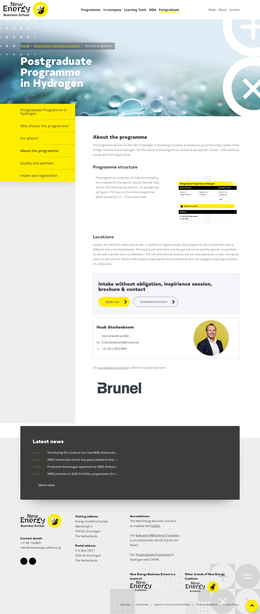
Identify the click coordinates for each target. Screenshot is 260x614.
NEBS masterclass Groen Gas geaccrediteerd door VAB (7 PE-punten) (82, 460)
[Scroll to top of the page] (252, 606)
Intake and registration (38, 175)
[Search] (250, 9)
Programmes (91, 10)
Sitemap (125, 604)
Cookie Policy (231, 604)
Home (25, 46)
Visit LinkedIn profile (115, 336)
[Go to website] (201, 591)
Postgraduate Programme (153, 555)
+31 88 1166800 (30, 543)
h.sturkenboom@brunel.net (120, 342)
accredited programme (113, 368)
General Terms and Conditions (172, 604)
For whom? (29, 138)
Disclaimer (142, 604)
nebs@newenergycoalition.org (40, 547)
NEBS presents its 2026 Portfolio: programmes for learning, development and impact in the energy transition (82, 474)
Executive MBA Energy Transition (157, 535)
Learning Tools (135, 10)
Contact (234, 10)
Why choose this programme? (44, 126)
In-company (112, 10)
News (212, 10)
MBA (152, 10)
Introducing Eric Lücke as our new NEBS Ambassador (82, 453)
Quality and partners (37, 163)
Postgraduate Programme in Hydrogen (57, 46)
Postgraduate (169, 10)
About (222, 10)
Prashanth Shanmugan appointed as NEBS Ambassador (82, 467)
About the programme (39, 150)
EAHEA (155, 526)
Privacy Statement (207, 604)
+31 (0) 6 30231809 (114, 349)
